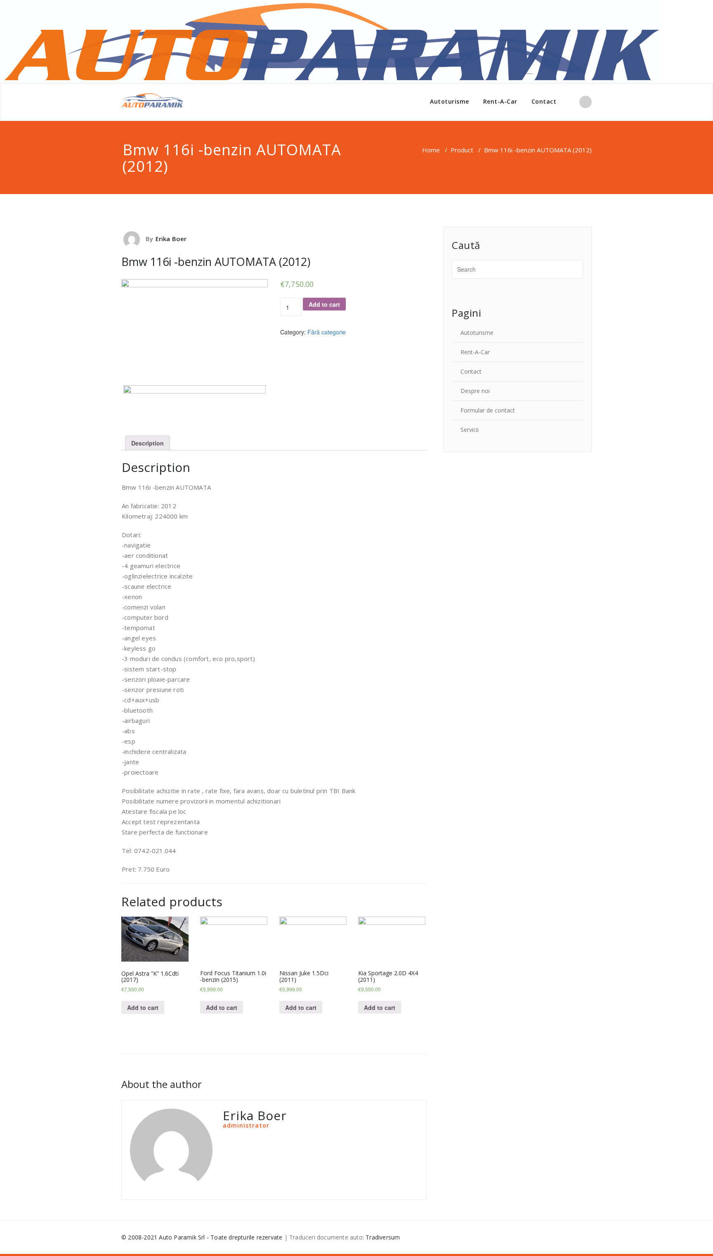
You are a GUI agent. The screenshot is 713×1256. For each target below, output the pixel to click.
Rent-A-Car (500, 101)
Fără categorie (326, 332)
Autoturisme (449, 101)
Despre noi (475, 391)
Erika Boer (171, 239)
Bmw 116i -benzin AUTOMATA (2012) (215, 261)
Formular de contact (487, 410)
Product (462, 150)
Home (431, 150)
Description (147, 443)
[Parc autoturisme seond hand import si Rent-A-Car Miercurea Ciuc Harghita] (152, 100)
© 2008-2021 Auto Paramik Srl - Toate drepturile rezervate (201, 1237)
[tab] (147, 443)
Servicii (469, 430)
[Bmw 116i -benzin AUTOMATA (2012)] (274, 229)
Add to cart (324, 304)
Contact (544, 101)
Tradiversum (383, 1237)
